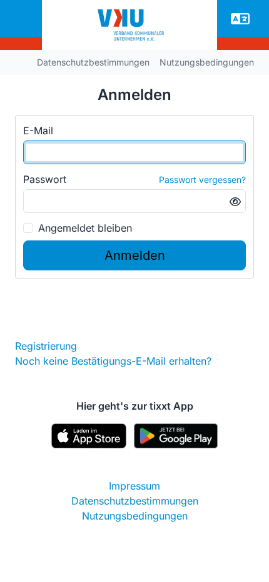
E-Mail (38, 130)
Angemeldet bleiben (85, 228)
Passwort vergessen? (202, 179)
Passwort (44, 179)
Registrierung (46, 346)
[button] (240, 18)
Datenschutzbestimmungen (93, 62)
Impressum (134, 486)
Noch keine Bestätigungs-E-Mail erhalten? (113, 361)
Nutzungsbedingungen (207, 62)
